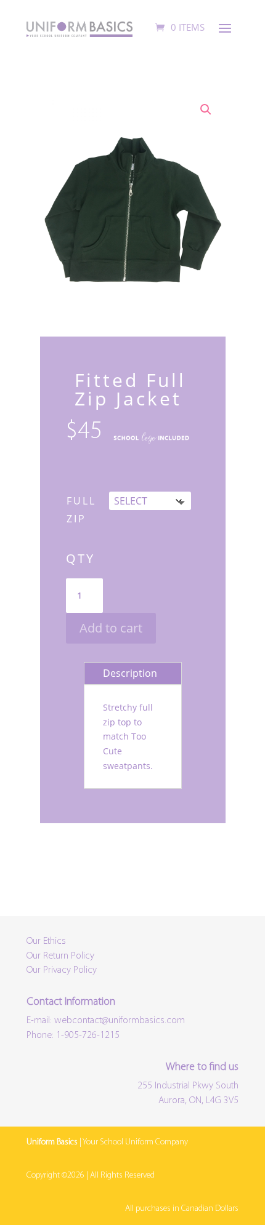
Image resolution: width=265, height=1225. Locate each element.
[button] (206, 109)
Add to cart (111, 628)
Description (130, 673)
